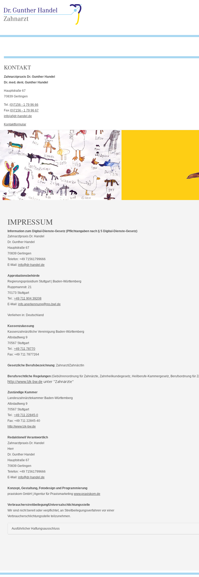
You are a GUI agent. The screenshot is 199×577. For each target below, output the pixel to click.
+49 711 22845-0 (26, 415)
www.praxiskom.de (87, 494)
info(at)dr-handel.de (18, 116)
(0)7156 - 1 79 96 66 (24, 104)
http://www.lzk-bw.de (25, 381)
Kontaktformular (15, 124)
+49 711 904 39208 (27, 298)
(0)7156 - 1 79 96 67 (24, 110)
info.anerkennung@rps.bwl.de (39, 304)
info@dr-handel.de (31, 265)
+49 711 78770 (24, 349)
